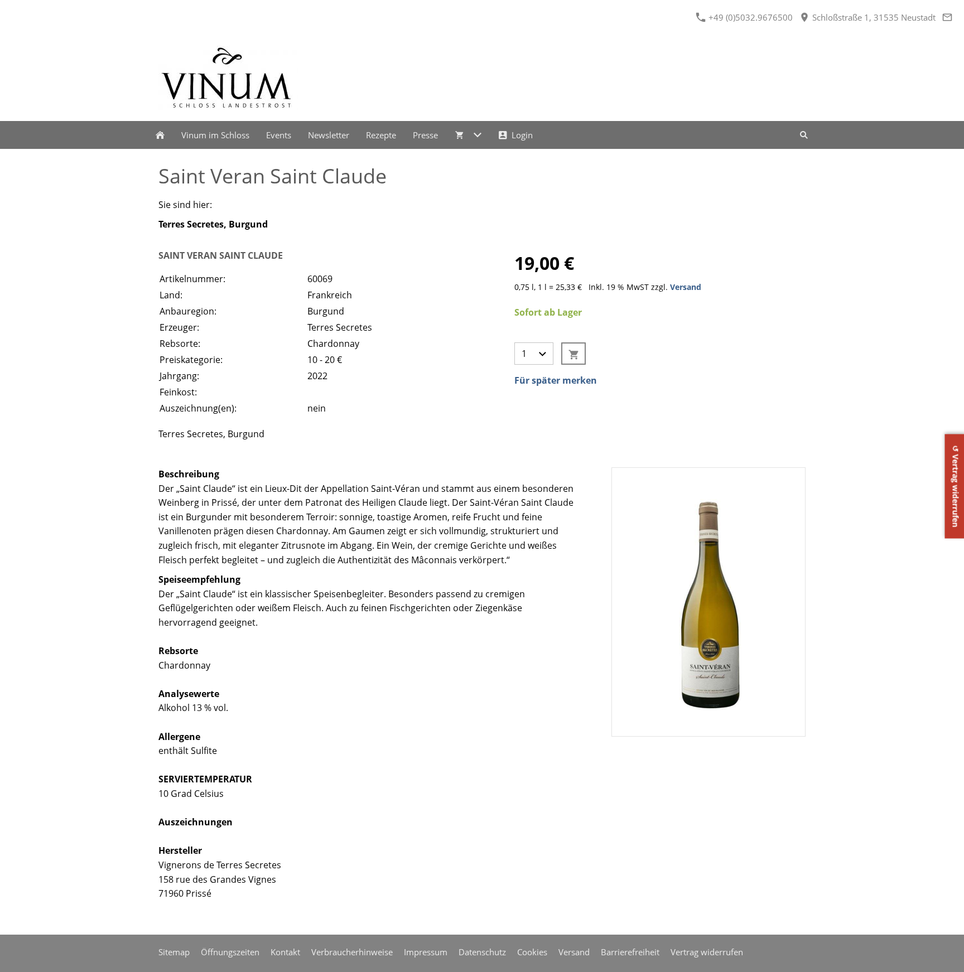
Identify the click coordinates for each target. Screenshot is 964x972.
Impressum (425, 952)
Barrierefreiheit (630, 952)
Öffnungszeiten (230, 952)
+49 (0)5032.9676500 (749, 17)
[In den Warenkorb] (573, 353)
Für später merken (555, 380)
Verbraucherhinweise (352, 952)
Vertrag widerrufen (707, 952)
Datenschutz (482, 952)
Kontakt (285, 952)
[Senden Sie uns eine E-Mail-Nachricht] (947, 17)
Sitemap (174, 952)
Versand (685, 287)
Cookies (532, 952)
